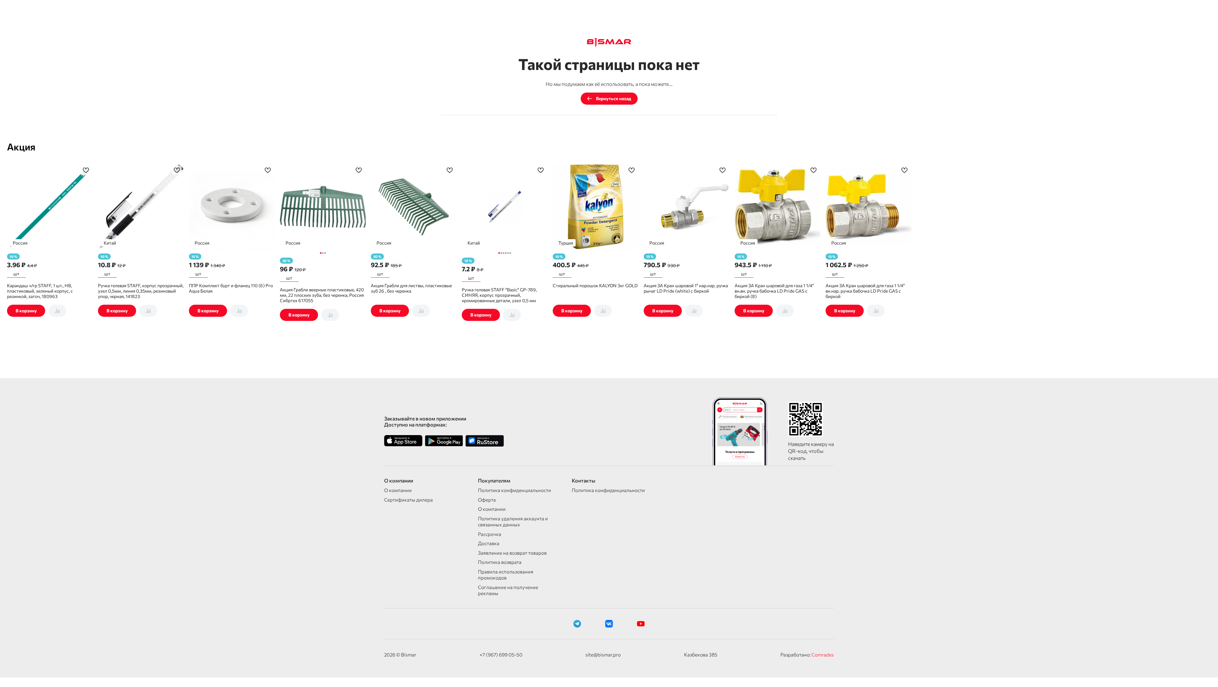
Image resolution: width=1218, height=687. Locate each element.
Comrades (823, 654)
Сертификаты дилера (408, 500)
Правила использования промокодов (505, 575)
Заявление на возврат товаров (512, 553)
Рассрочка (489, 534)
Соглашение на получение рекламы (508, 590)
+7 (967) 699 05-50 (501, 654)
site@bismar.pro (603, 654)
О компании (398, 490)
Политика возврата (500, 562)
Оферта (487, 500)
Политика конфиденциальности (514, 490)
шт (16, 273)
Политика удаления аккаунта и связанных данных (513, 522)
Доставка (488, 543)
